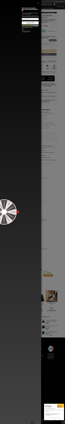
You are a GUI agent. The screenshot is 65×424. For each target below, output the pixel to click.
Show (32, 422)
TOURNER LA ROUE (30, 22)
